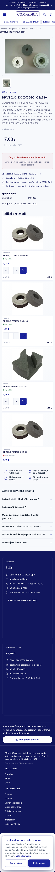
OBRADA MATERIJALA (31, 29)
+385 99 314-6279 (18, 588)
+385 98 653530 (18, 673)
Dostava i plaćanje (13, 803)
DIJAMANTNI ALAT (31, 22)
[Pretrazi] (44, 14)
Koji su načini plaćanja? (14, 507)
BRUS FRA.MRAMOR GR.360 (15, 386)
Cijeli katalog (11, 22)
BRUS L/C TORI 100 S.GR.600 (15, 255)
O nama (8, 794)
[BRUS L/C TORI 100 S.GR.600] (27, 233)
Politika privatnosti (13, 811)
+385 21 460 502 (36, 584)
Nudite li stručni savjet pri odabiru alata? (23, 534)
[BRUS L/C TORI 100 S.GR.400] (27, 299)
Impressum (10, 820)
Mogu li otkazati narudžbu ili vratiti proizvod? (20, 517)
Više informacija (23, 856)
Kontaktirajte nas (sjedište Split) (22, 600)
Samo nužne (16, 863)
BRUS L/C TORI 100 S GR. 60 (15, 452)
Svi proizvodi (14, 29)
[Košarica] (51, 14)
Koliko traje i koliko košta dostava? (20, 499)
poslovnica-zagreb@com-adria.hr (25, 665)
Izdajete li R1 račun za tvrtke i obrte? (21, 526)
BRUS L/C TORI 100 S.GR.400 (15, 321)
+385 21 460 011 (17, 584)
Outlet (7, 782)
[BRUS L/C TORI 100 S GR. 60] (27, 430)
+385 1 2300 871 (18, 669)
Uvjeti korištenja (12, 824)
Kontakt (8, 798)
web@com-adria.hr (26, 730)
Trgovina (9, 774)
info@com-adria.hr (18, 579)
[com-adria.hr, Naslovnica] (27, 14)
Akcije (7, 778)
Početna (3, 29)
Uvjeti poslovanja (13, 807)
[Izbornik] (4, 14)
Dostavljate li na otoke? (14, 542)
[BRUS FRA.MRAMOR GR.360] (27, 364)
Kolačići (8, 815)
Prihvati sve (39, 863)
